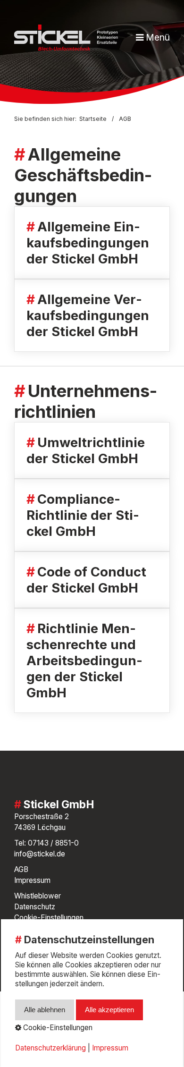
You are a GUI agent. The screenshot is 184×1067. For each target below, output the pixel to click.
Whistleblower (37, 895)
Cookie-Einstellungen (49, 917)
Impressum (32, 880)
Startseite (93, 118)
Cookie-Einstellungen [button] (56, 1027)
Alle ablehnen (44, 1010)
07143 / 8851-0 (53, 842)
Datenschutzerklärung (50, 1047)
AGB (21, 869)
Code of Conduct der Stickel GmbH (92, 580)
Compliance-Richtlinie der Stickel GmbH (92, 515)
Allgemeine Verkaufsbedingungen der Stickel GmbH (92, 315)
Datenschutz (34, 906)
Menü (158, 37)
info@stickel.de (39, 853)
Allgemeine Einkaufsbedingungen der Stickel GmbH (92, 243)
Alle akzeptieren (109, 1010)
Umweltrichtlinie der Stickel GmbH (92, 450)
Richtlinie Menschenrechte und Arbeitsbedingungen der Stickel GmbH (92, 660)
